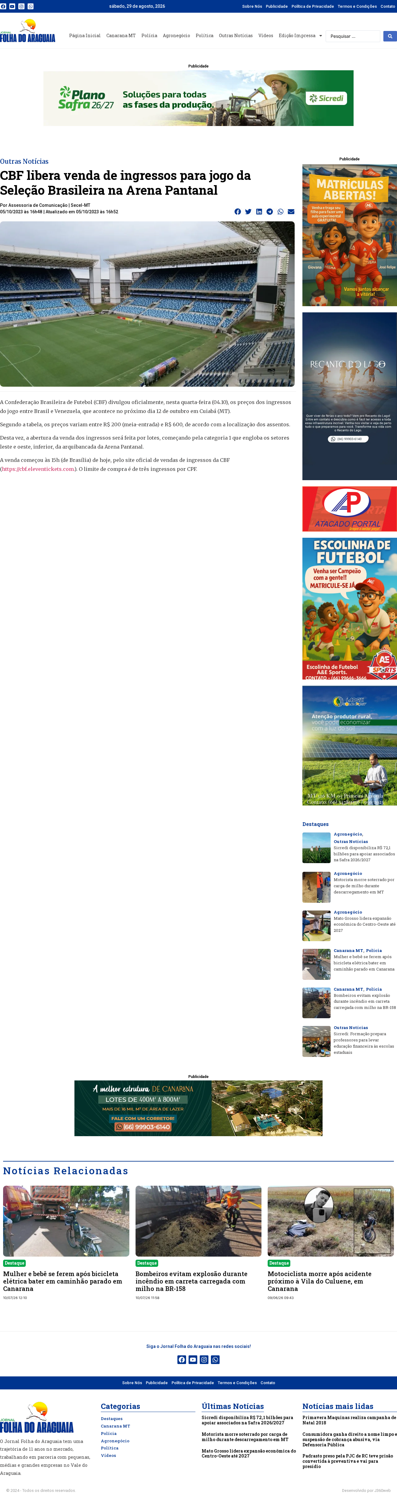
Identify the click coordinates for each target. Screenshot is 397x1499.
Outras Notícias (236, 35)
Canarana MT (121, 35)
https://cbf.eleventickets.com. (38, 469)
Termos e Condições (357, 6)
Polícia (149, 35)
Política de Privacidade (313, 6)
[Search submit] (390, 36)
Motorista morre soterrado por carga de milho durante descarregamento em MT (245, 1436)
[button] (238, 211)
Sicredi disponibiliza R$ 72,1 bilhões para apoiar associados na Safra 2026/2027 (247, 1420)
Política (204, 35)
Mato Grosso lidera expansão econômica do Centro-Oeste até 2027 (249, 1453)
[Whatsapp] (31, 6)
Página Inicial (85, 35)
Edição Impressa (297, 35)
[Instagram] (21, 6)
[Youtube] (12, 6)
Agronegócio (176, 35)
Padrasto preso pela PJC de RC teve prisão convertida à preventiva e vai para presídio (347, 1461)
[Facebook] (3, 6)
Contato (388, 6)
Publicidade (277, 6)
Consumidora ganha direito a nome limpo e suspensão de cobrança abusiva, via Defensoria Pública (349, 1439)
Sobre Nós (252, 6)
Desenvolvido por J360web (366, 1490)
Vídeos (265, 35)
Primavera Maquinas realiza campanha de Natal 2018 (349, 1420)
